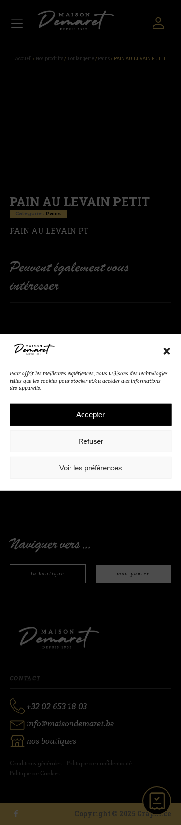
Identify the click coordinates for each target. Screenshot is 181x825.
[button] (166, 351)
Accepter (90, 415)
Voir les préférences (90, 468)
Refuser (90, 441)
